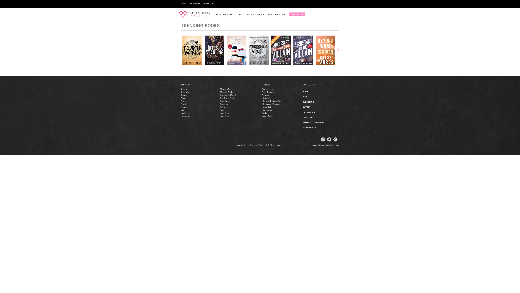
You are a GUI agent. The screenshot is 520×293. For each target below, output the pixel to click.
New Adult (266, 107)
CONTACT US (309, 84)
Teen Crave (225, 113)
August (184, 95)
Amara (184, 89)
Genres (266, 84)
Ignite (183, 110)
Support (306, 107)
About (183, 4)
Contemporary (268, 89)
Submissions (194, 4)
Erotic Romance (269, 92)
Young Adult (267, 116)
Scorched (224, 104)
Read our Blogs (276, 14)
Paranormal (267, 110)
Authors (307, 92)
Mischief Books (226, 92)
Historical (266, 98)
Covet (183, 104)
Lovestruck (185, 116)
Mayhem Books (226, 89)
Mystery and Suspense (272, 104)
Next (338, 50)
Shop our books (225, 14)
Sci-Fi (264, 113)
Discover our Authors (251, 14)
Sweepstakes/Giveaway (313, 123)
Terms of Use (308, 117)
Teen (222, 110)
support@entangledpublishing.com (326, 145)
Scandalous (225, 101)
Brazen (184, 101)
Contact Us (207, 4)
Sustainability (309, 128)
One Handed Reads (228, 95)
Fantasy (265, 95)
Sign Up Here (297, 14)
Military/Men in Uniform (272, 101)
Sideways (224, 107)
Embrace (184, 107)
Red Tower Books (227, 98)
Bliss (183, 98)
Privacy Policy (309, 112)
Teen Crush (225, 116)
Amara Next (186, 92)
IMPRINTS (186, 84)
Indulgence (185, 113)
